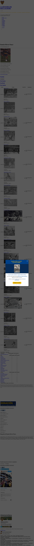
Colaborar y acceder (17, 282)
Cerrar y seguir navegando (17, 284)
